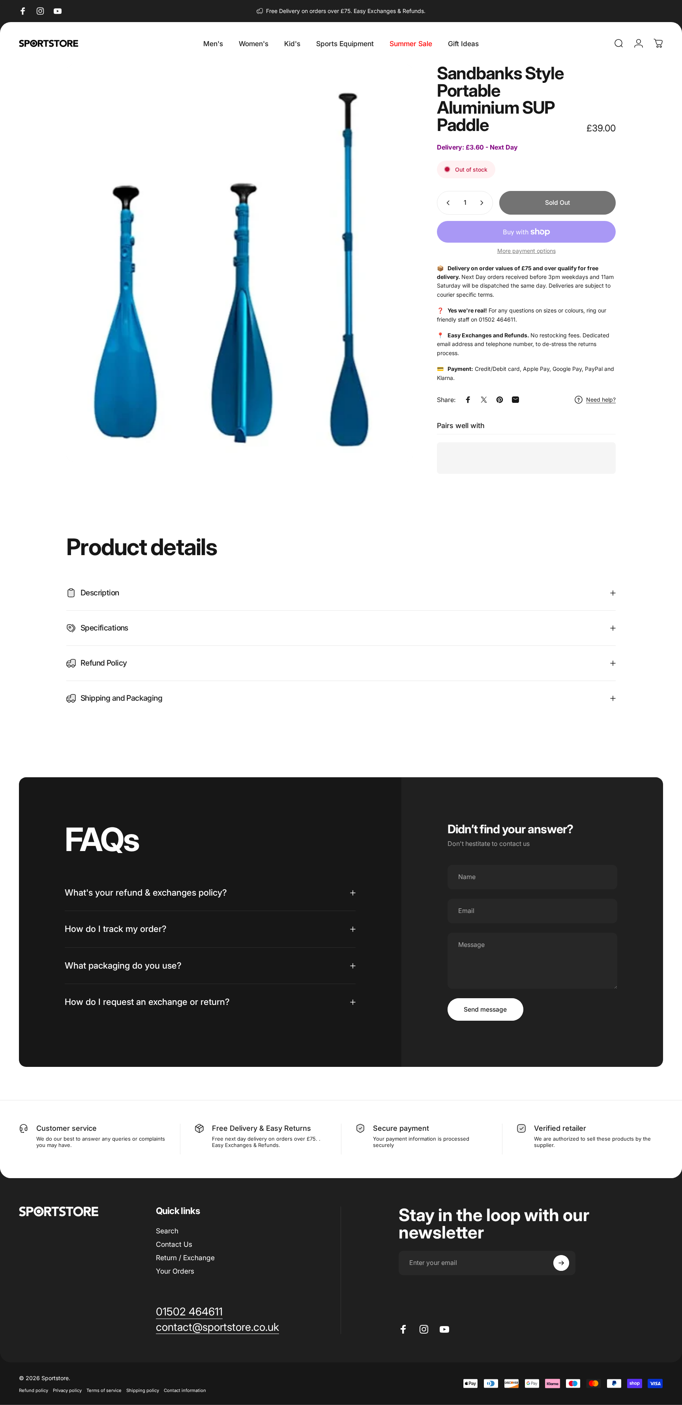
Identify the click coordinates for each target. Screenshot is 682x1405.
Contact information (185, 1390)
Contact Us (174, 1244)
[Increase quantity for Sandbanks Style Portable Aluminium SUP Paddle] (483, 202)
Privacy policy (67, 1390)
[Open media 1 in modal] (239, 263)
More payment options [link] (526, 250)
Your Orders (175, 1271)
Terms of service (104, 1390)
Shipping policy (142, 1390)
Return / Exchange (185, 1257)
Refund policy (33, 1390)
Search (167, 1231)
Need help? (601, 399)
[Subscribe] (561, 1263)
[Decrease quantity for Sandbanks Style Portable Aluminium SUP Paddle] (446, 202)
